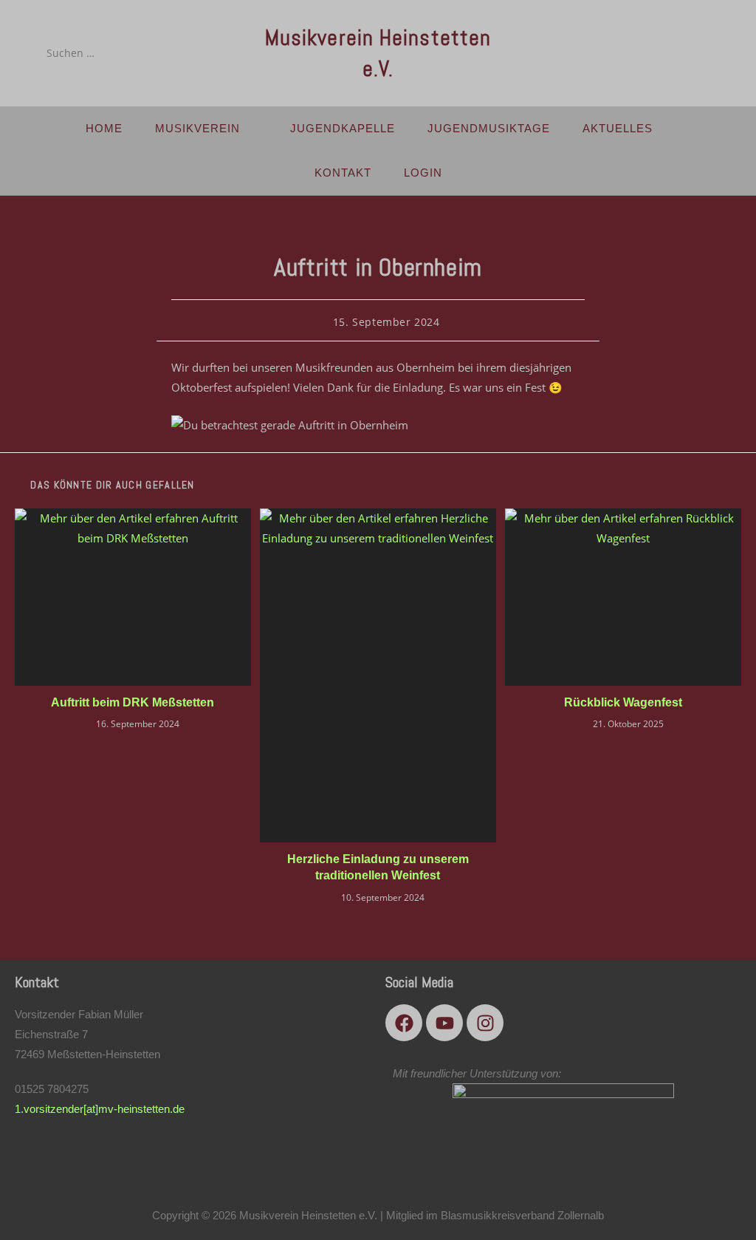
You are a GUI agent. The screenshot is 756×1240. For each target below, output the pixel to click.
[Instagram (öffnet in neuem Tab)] (705, 52)
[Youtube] (444, 1022)
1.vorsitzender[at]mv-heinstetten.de (100, 1109)
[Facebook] (403, 1022)
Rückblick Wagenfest (623, 702)
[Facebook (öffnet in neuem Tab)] (664, 52)
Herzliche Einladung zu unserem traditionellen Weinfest (378, 867)
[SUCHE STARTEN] (155, 53)
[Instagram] (485, 1022)
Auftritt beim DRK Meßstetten (132, 702)
